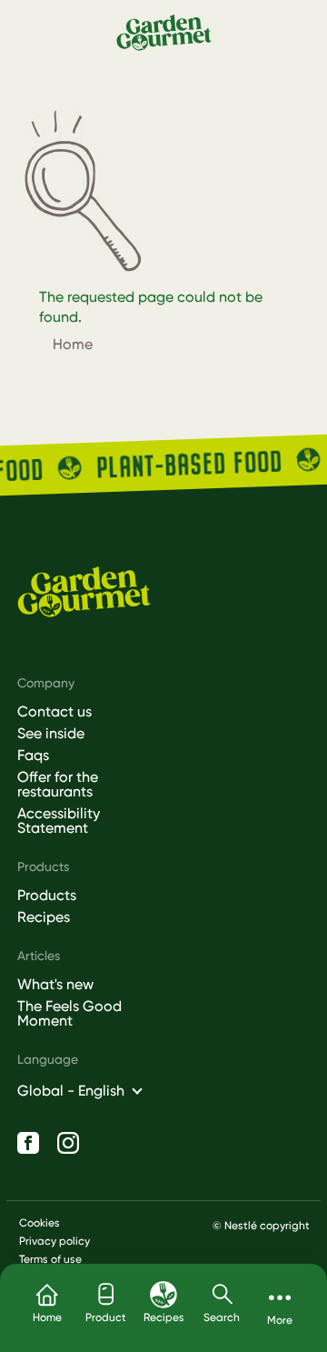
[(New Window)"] (28, 1143)
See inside (50, 733)
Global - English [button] (70, 1090)
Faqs (33, 755)
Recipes (43, 917)
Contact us (54, 712)
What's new (55, 984)
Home (73, 344)
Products (46, 895)
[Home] (164, 31)
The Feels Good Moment (69, 1013)
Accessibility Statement (58, 821)
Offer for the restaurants (57, 784)
